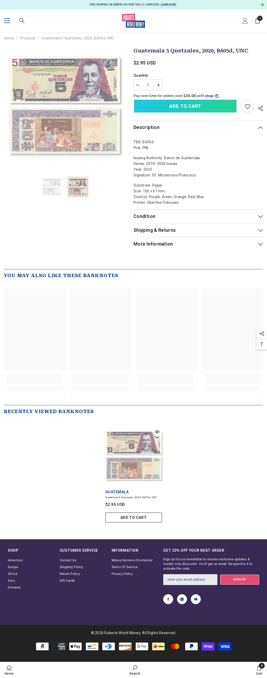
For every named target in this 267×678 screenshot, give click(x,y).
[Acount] (245, 20)
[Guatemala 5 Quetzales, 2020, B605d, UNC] (134, 455)
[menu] (7, 20)
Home (9, 38)
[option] (133, 4)
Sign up (239, 579)
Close (262, 5)
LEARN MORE (168, 4)
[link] (247, 106)
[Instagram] (182, 599)
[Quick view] (157, 432)
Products (27, 38)
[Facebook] (168, 599)
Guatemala (117, 492)
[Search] (22, 20)
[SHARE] (258, 107)
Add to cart (185, 106)
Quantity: (141, 75)
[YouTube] (196, 599)
